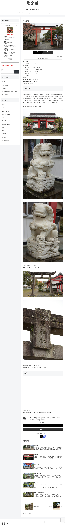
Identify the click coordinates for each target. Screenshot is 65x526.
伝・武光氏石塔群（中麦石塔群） (10, 91)
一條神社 (4, 88)
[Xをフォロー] (41, 436)
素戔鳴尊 (58, 417)
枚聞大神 (39, 417)
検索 (2, 69)
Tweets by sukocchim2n (7, 65)
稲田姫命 (53, 417)
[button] (48, 52)
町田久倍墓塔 (5, 85)
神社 (25, 417)
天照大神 (34, 417)
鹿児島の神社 (43, 419)
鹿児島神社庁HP (28, 83)
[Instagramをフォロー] (44, 436)
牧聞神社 (44, 417)
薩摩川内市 (32, 419)
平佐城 (3, 81)
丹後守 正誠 (10, 34)
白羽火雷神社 (5, 94)
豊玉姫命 (37, 419)
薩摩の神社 (26, 419)
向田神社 (29, 417)
